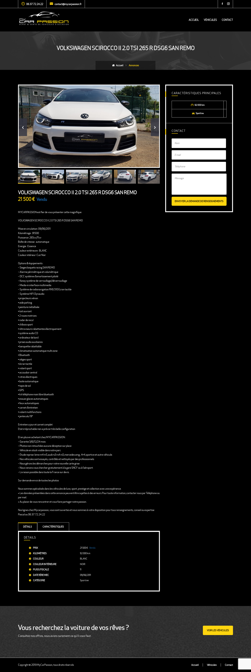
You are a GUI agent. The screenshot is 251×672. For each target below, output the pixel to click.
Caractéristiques (53, 526)
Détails (27, 526)
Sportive (84, 580)
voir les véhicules (218, 630)
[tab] (27, 527)
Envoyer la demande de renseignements (199, 201)
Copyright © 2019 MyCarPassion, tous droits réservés (46, 664)
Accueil (194, 20)
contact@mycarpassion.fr (68, 4)
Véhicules (210, 20)
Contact (227, 20)
